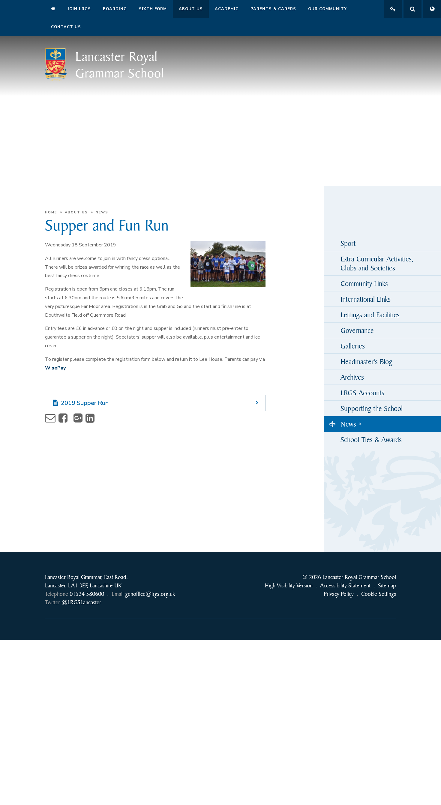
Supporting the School (371, 408)
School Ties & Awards (371, 439)
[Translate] (432, 9)
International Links (365, 299)
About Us (76, 212)
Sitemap (387, 585)
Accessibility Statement (345, 585)
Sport (348, 243)
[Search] (413, 9)
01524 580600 (87, 594)
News (102, 212)
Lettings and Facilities (370, 314)
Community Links (364, 283)
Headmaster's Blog (366, 361)
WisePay (55, 368)
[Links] (393, 9)
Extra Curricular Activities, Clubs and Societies (377, 263)
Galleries (352, 346)
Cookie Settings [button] (378, 594)
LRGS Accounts (362, 392)
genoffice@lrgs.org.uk (150, 594)
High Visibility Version (289, 585)
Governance (357, 330)
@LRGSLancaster (81, 602)
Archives (352, 377)
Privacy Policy (339, 594)
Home (51, 212)
